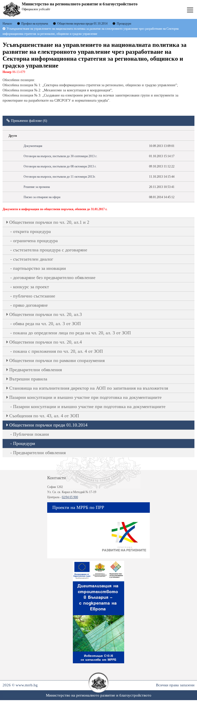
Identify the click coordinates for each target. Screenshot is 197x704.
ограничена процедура (35, 240)
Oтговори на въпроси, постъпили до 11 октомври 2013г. (60, 176)
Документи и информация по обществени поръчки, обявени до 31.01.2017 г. (55, 209)
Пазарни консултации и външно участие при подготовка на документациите (85, 397)
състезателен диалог (33, 259)
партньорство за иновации (39, 268)
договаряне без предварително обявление (54, 277)
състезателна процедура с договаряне (50, 249)
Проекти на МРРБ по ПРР (78, 507)
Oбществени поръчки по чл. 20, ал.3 (45, 314)
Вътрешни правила (28, 378)
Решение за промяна (37, 187)
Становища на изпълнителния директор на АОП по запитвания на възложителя (88, 388)
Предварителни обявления (35, 369)
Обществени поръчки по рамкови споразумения (57, 360)
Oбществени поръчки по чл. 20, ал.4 (45, 342)
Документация (33, 146)
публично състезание (34, 295)
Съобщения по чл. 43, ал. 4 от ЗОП (44, 415)
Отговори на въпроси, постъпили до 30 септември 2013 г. (60, 156)
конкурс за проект (31, 286)
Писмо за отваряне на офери (42, 197)
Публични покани (31, 434)
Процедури (24, 443)
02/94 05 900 (70, 497)
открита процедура (32, 231)
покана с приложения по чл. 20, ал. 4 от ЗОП (58, 351)
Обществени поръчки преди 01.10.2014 (48, 425)
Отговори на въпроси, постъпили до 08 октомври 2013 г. (60, 166)
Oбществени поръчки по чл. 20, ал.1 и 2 (49, 222)
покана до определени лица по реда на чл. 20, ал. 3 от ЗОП (72, 332)
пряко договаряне (30, 305)
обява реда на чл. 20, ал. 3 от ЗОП (47, 323)
